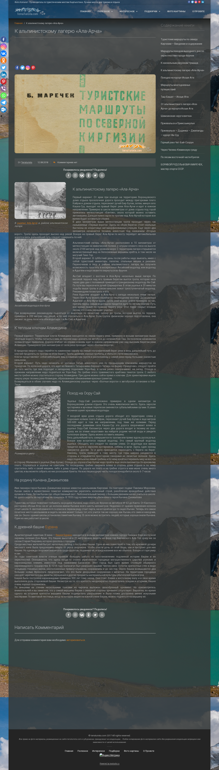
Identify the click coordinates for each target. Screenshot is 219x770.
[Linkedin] (202, 2)
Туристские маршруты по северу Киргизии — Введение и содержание (181, 41)
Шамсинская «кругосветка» (176, 116)
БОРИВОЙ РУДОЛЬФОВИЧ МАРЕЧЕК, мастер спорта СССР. (182, 166)
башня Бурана (64, 535)
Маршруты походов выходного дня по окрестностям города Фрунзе (182, 53)
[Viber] (3, 88)
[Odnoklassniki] (89, 175)
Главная (85, 11)
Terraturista (26, 162)
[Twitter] (192, 2)
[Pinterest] (199, 2)
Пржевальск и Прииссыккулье (178, 123)
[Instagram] (196, 2)
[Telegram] (3, 102)
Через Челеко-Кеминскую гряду (179, 149)
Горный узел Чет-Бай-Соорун (177, 142)
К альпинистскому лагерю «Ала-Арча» (182, 70)
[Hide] (1, 116)
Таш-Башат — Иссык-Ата (175, 96)
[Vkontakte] (82, 175)
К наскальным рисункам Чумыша (179, 63)
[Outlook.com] (3, 109)
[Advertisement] (85, 50)
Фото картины (176, 11)
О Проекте (198, 11)
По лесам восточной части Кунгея (180, 157)
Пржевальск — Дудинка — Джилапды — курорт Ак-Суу (182, 132)
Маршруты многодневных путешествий (175, 87)
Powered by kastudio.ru (109, 763)
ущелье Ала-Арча (27, 223)
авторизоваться (75, 640)
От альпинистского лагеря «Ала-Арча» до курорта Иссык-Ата (179, 106)
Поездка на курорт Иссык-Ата (177, 77)
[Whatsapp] (102, 175)
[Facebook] (189, 2)
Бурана (51, 527)
